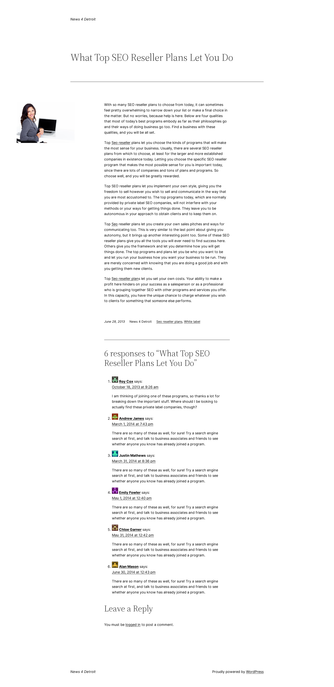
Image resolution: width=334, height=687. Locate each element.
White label (192, 321)
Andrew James (131, 418)
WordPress (255, 672)
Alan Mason (129, 567)
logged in (133, 625)
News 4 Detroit (83, 19)
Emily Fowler (130, 492)
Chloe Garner (130, 529)
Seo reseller (121, 143)
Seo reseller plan (125, 279)
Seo (115, 224)
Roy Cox (126, 381)
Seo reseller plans (169, 321)
